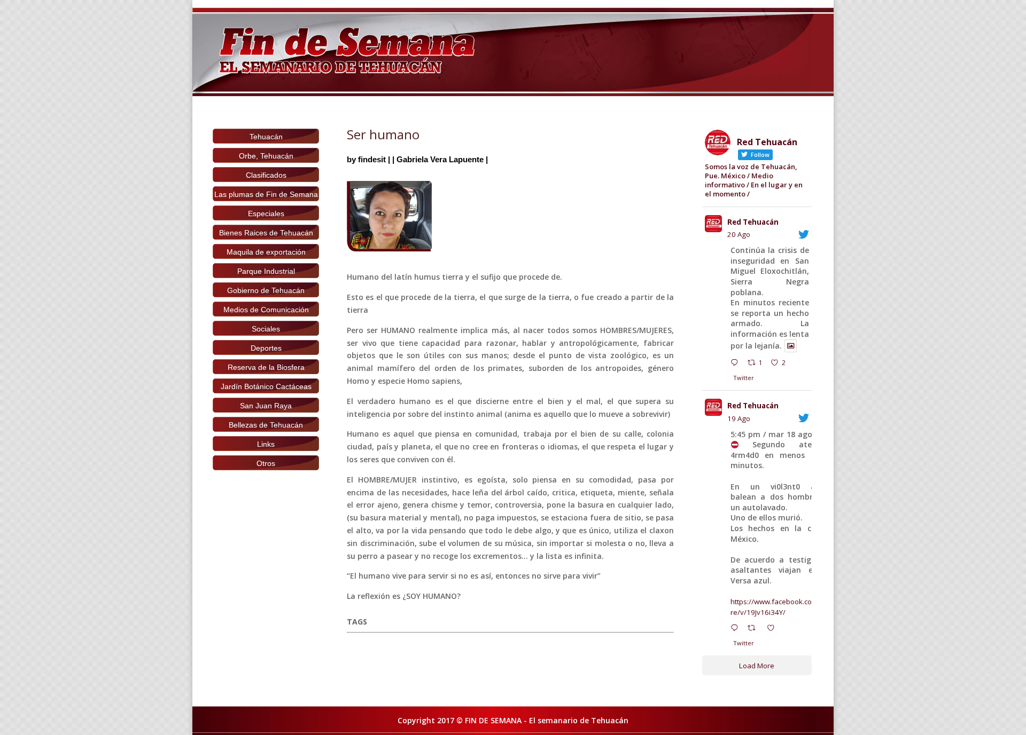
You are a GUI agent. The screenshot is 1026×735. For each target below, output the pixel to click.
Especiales (266, 213)
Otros (265, 463)
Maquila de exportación (266, 252)
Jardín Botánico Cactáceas (266, 386)
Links (266, 444)
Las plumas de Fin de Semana (266, 194)
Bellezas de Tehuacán (266, 425)
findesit (372, 159)
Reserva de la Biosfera (266, 367)
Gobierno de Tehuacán (266, 290)
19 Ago (738, 418)
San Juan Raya (266, 405)
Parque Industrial (266, 271)
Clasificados (266, 175)
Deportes (266, 348)
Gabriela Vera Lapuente (440, 159)
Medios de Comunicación (266, 309)
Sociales (266, 329)
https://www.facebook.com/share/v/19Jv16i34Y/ (781, 607)
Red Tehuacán (753, 222)
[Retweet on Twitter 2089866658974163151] (754, 629)
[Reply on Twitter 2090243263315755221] (736, 364)
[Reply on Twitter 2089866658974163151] (736, 629)
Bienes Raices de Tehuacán (266, 232)
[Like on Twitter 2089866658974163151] (773, 629)
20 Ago (738, 234)
